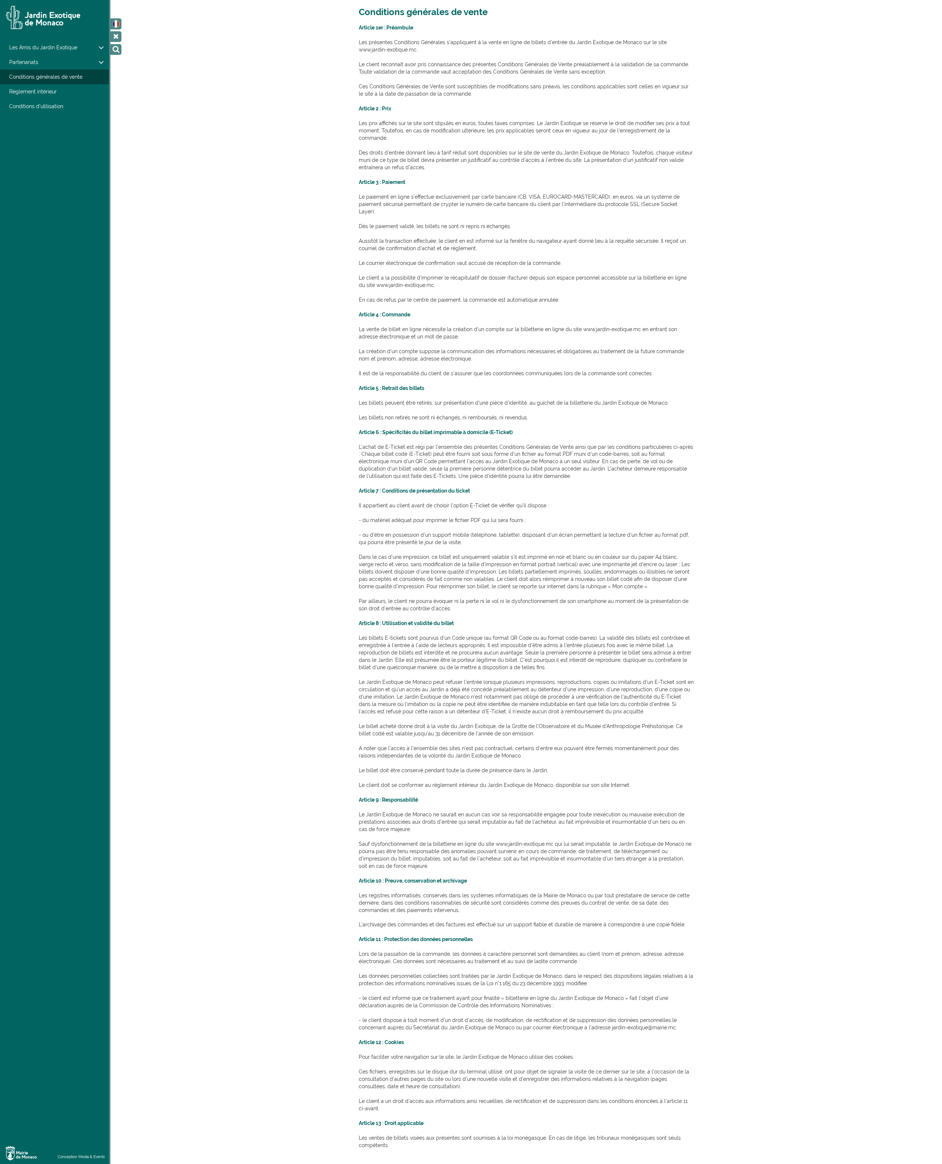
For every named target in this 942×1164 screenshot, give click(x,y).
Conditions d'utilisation (36, 106)
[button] (115, 23)
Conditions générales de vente (45, 77)
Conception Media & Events (81, 1157)
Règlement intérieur (33, 92)
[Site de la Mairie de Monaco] (21, 1153)
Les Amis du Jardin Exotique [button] (43, 47)
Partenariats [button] (23, 62)
